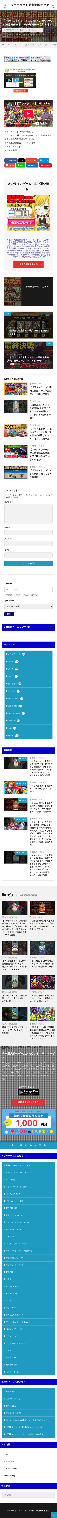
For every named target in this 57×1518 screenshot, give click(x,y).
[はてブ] (43, 160)
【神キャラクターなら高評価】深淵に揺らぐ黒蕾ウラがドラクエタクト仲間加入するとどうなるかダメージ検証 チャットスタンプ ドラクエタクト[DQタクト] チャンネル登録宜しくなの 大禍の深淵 (41, 865)
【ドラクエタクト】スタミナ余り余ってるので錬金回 (41, 473)
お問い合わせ (11, 1406)
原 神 (8, 1301)
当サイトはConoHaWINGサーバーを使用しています (26, 1420)
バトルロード (15, 698)
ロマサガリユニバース (15, 1315)
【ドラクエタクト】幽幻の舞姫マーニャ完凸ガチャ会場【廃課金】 (41, 390)
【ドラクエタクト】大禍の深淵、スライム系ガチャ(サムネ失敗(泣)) (14, 998)
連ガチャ (34, 595)
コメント (9, 502)
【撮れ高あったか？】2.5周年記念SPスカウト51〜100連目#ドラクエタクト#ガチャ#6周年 (41, 411)
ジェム (25, 595)
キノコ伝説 (10, 1180)
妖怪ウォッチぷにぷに (15, 1215)
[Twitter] (21, 160)
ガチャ (24, 30)
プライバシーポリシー (15, 1413)
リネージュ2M (11, 1293)
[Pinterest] (45, 165)
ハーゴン (13, 691)
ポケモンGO (11, 1357)
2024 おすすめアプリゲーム (17, 1172)
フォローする (37, 290)
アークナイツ (11, 1236)
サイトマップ (11, 1391)
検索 (8, 614)
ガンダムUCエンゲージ (15, 1194)
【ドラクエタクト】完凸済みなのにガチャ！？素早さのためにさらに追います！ (42, 998)
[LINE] (20, 165)
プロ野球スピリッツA (14, 1258)
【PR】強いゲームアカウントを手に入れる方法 (24, 1434)
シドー (12, 676)
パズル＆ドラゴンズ (14, 1329)
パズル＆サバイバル (14, 1229)
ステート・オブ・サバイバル (17, 1222)
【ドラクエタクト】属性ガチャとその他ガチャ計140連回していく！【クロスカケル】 (41, 434)
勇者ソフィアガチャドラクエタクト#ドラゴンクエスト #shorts (14, 1030)
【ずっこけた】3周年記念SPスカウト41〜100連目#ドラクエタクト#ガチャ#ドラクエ (42, 964)
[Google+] (31, 160)
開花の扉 (9, 595)
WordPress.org (9, 1476)
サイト (7, 550)
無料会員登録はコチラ (28, 1102)
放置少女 (9, 1279)
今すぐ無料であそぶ (28, 264)
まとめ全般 (15, 706)
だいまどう (14, 684)
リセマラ (13, 721)
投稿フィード (9, 1461)
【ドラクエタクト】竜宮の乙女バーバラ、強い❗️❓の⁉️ (41, 789)
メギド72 (9, 1350)
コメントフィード (11, 1468)
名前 (7, 527)
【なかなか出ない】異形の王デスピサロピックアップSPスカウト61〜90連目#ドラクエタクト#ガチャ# (41, 807)
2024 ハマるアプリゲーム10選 (18, 1165)
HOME (7, 45)
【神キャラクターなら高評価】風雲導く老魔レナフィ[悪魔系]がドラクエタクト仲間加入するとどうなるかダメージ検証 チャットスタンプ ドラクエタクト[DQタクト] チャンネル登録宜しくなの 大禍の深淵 (41, 833)
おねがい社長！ (12, 1286)
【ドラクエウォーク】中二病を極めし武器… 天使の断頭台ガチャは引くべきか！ (41, 455)
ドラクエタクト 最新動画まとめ (28, 5)
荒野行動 (9, 1272)
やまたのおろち (16, 713)
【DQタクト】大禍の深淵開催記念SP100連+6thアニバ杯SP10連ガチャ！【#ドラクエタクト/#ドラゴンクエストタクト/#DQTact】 (42, 1033)
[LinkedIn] (32, 165)
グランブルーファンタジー (16, 1343)
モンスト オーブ (12, 1372)
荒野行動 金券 (11, 1365)
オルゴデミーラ (16, 654)
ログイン (7, 1454)
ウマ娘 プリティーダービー (16, 1244)
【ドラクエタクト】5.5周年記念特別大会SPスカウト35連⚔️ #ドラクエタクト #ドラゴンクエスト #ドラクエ (14, 965)
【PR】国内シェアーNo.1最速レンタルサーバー (25, 1427)
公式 (12, 728)
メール (8, 539)
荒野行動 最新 (11, 1208)
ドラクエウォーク (13, 1336)
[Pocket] (9, 165)
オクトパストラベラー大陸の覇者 (19, 1251)
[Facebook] (11, 160)
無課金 (13, 735)
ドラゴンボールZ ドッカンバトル (19, 1187)
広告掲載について (13, 1399)
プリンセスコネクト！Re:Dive (18, 1322)
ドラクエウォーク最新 (15, 1201)
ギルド (17, 595)
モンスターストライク (15, 1265)
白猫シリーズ (11, 1308)
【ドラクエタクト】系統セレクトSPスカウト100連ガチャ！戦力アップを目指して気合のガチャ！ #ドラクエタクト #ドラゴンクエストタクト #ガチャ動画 (41, 768)
